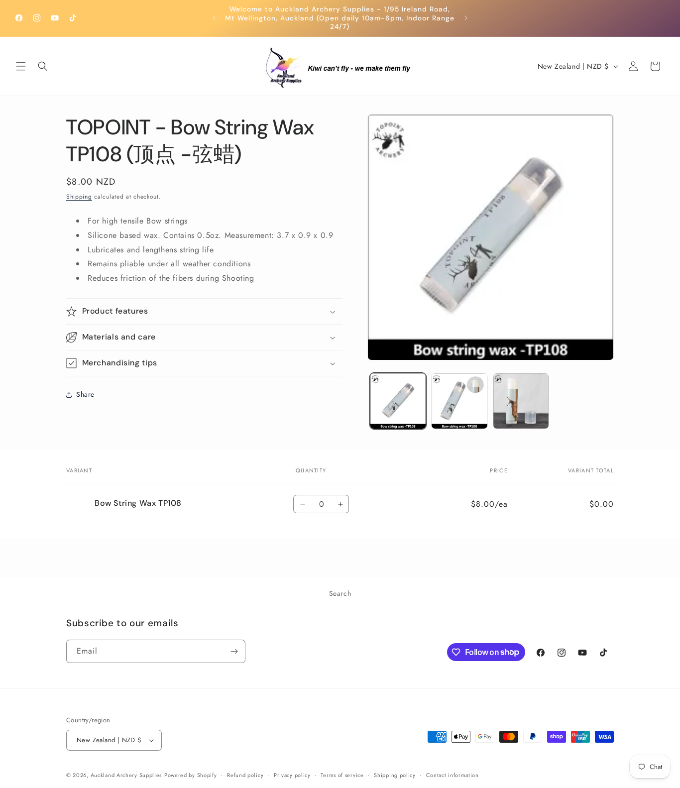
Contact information (452, 775)
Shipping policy (395, 775)
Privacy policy (292, 775)
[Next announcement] (466, 17)
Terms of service (342, 775)
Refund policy (245, 775)
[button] (21, 66)
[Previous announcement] (214, 17)
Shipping (79, 196)
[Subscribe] (234, 651)
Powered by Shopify (190, 775)
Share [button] (85, 394)
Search (340, 593)
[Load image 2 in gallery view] (459, 401)
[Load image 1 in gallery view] (398, 401)
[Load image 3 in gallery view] (521, 401)
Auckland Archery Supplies (126, 775)
